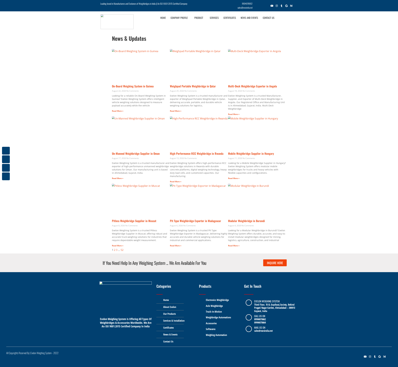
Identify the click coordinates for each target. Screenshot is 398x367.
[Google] (286, 6)
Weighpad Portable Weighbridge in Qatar (193, 86)
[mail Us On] (249, 329)
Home (163, 18)
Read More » (117, 111)
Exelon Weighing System (267, 301)
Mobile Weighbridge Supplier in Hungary (251, 153)
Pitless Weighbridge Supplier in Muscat (134, 221)
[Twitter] (262, 6)
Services (214, 18)
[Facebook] (257, 6)
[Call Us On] (249, 317)
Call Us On (259, 316)
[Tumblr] (281, 6)
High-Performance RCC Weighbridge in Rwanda (196, 153)
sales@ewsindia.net (263, 330)
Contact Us (268, 18)
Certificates (229, 18)
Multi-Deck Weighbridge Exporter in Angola (252, 86)
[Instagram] (276, 6)
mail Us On (259, 327)
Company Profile (179, 18)
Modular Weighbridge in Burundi (246, 221)
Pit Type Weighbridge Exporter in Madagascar (195, 221)
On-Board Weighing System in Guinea (133, 86)
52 (122, 250)
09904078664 (260, 322)
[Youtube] (272, 6)
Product (198, 18)
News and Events (249, 18)
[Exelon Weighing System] (249, 303)
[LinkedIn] (267, 6)
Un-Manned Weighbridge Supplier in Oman (136, 153)
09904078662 (260, 319)
